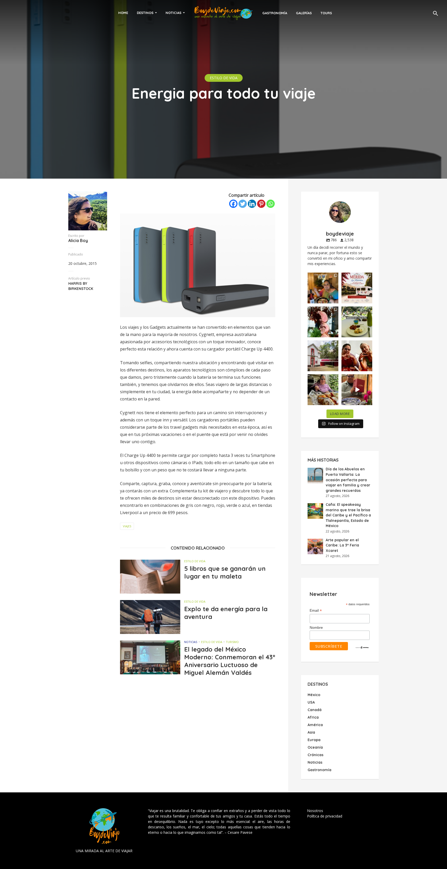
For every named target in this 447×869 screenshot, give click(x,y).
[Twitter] (243, 204)
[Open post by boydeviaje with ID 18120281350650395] (356, 321)
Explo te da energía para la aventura (225, 612)
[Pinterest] (261, 204)
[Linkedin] (252, 204)
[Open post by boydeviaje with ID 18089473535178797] (323, 355)
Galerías (304, 13)
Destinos (145, 13)
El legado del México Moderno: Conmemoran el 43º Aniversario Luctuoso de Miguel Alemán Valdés (229, 660)
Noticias (173, 13)
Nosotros (315, 810)
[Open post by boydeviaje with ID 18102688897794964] (323, 389)
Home (123, 13)
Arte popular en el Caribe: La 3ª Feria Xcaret (342, 545)
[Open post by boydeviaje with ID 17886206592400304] (356, 389)
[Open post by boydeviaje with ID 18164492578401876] (356, 355)
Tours (326, 13)
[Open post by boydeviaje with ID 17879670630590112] (323, 321)
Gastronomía (274, 13)
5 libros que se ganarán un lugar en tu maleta (225, 572)
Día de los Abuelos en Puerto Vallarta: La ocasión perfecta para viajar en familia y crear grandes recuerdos (348, 480)
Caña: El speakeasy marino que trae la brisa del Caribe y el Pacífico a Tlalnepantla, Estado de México (348, 515)
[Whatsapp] (270, 204)
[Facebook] (233, 204)
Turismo (232, 642)
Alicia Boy (78, 240)
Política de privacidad (324, 816)
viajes (127, 526)
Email (316, 610)
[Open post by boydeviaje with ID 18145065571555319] (323, 288)
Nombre (316, 627)
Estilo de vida (223, 77)
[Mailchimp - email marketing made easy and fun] (362, 647)
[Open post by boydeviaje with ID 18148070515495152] (356, 288)
